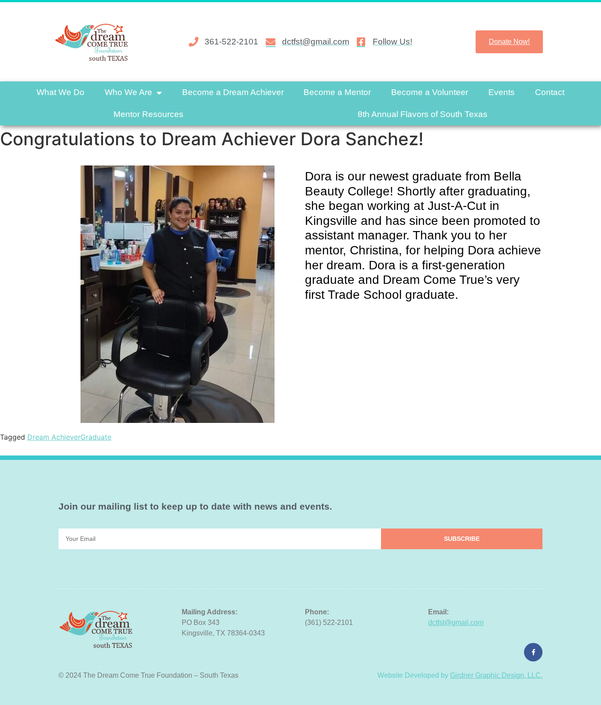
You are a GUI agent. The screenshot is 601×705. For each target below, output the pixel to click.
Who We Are (128, 92)
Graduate (96, 437)
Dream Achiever (54, 437)
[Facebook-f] (533, 652)
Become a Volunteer (429, 92)
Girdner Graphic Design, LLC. (496, 675)
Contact (549, 92)
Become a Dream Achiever (233, 92)
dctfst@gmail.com (456, 622)
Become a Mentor (337, 92)
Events (501, 92)
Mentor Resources (148, 114)
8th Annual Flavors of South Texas (422, 114)
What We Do (60, 92)
